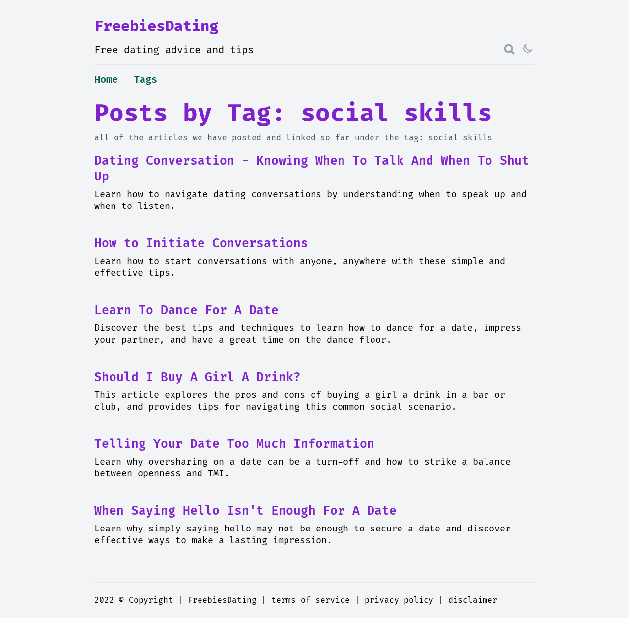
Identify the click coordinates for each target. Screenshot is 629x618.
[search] (509, 49)
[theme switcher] (529, 49)
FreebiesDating (156, 26)
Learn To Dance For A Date (186, 310)
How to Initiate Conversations (201, 243)
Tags (145, 80)
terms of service (310, 600)
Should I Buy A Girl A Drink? (197, 377)
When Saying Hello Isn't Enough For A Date (245, 511)
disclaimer (472, 600)
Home (106, 80)
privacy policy (399, 600)
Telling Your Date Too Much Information (234, 444)
